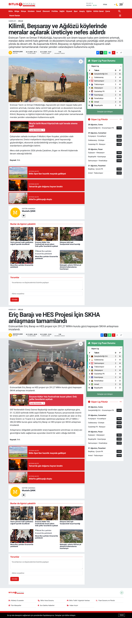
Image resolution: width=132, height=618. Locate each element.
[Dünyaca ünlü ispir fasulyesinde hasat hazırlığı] (71, 234)
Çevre (107, 11)
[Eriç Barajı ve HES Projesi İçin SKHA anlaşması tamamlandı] (47, 362)
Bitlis (11, 11)
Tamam (122, 615)
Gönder (15, 299)
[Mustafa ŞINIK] (15, 212)
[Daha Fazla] (113, 52)
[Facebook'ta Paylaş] (97, 52)
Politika (55, 11)
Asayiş (82, 11)
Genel (38, 11)
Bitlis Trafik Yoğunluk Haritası (79, 600)
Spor (76, 11)
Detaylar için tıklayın (105, 112)
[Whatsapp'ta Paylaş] (105, 52)
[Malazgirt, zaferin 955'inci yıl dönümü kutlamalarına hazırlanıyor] (71, 257)
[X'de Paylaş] (101, 52)
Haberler (12, 21)
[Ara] (119, 11)
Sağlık (62, 11)
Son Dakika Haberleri (47, 605)
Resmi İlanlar (14, 16)
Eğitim (89, 11)
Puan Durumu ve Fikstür (106, 600)
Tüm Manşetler (16, 605)
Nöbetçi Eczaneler (17, 600)
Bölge (17, 11)
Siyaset (69, 11)
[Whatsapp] (121, 592)
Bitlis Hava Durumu (47, 600)
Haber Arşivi (74, 605)
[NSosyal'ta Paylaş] (109, 52)
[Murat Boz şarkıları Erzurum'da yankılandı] (21, 257)
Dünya (23, 11)
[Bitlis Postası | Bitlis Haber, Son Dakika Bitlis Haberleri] (22, 4)
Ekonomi (46, 11)
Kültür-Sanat (98, 11)
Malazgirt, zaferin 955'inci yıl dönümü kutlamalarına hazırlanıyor (70, 267)
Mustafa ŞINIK (28, 211)
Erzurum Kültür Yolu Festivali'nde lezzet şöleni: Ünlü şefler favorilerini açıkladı (46, 244)
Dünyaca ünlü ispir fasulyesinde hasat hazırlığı (70, 243)
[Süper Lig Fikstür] (121, 119)
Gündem (31, 11)
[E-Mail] (23, 215)
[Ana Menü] (119, 15)
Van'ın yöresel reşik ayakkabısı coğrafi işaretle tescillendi (21, 243)
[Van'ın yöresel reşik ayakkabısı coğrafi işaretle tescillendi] (21, 234)
